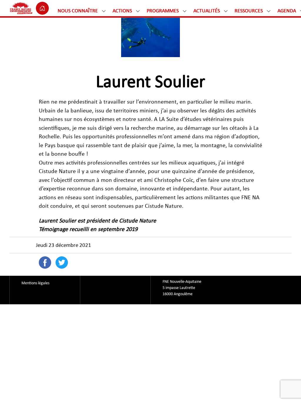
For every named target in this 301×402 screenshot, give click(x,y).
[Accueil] (42, 8)
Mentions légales (35, 283)
